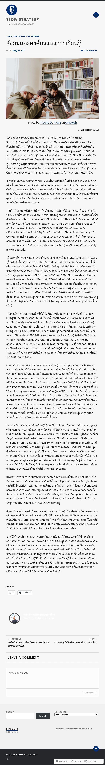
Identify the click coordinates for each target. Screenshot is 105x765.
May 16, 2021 (18, 50)
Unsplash (71, 122)
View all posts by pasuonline (38, 618)
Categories (60, 712)
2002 (9, 36)
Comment (89, 693)
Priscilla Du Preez (50, 122)
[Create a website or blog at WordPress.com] (7, 759)
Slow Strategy (22, 19)
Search (10, 711)
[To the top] (96, 749)
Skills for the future (26, 36)
